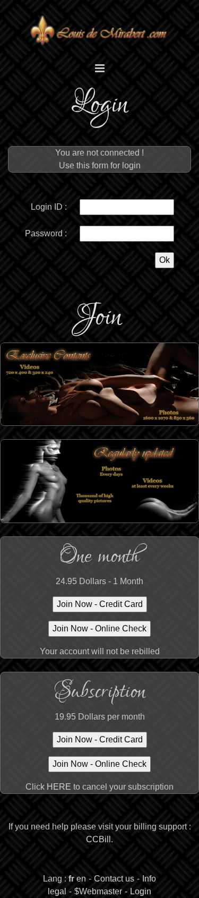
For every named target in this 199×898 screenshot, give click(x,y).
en (81, 878)
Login (140, 891)
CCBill (98, 839)
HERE (59, 786)
